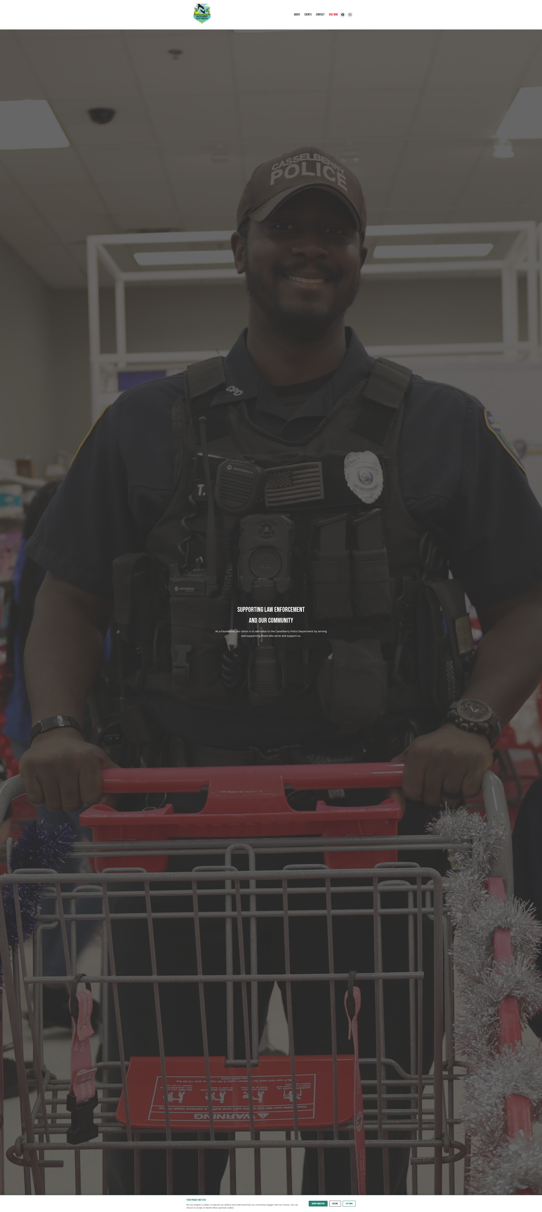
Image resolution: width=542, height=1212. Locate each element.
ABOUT (297, 15)
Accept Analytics (318, 1203)
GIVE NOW (333, 15)
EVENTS (308, 15)
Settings (349, 1203)
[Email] (350, 14)
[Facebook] (343, 14)
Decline (335, 1203)
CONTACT (320, 15)
